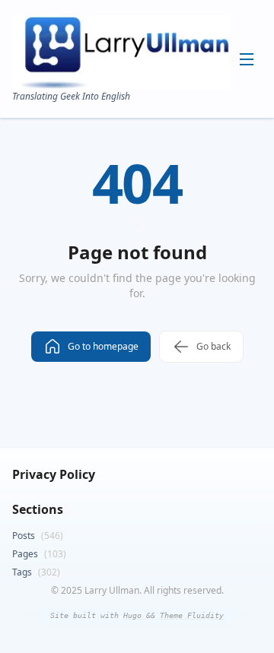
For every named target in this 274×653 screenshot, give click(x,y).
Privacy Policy (53, 474)
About (123, 101)
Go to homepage (103, 346)
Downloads (134, 148)
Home (124, 77)
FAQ (120, 172)
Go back (213, 346)
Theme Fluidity (192, 615)
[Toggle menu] (246, 59)
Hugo (134, 615)
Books (124, 125)
